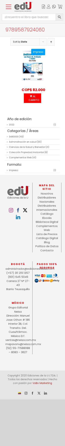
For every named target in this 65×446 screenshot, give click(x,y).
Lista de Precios (46, 234)
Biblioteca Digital (47, 222)
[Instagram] (11, 210)
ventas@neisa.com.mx (18, 340)
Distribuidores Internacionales (46, 208)
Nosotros (47, 193)
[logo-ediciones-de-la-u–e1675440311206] (23, 3)
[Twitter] (25, 210)
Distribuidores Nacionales (47, 200)
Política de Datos (46, 246)
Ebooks (47, 218)
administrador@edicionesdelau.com (18, 269)
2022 (11, 124)
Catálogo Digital (47, 238)
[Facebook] (18, 210)
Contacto (47, 250)
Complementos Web (20, 157)
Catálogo (46, 214)
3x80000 (14, 136)
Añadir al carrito (32, 98)
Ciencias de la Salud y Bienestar (27, 147)
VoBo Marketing (42, 383)
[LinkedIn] (18, 217)
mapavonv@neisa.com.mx (18, 344)
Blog (47, 242)
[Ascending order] (51, 42)
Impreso (13, 170)
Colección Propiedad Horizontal (26, 152)
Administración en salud (22, 141)
